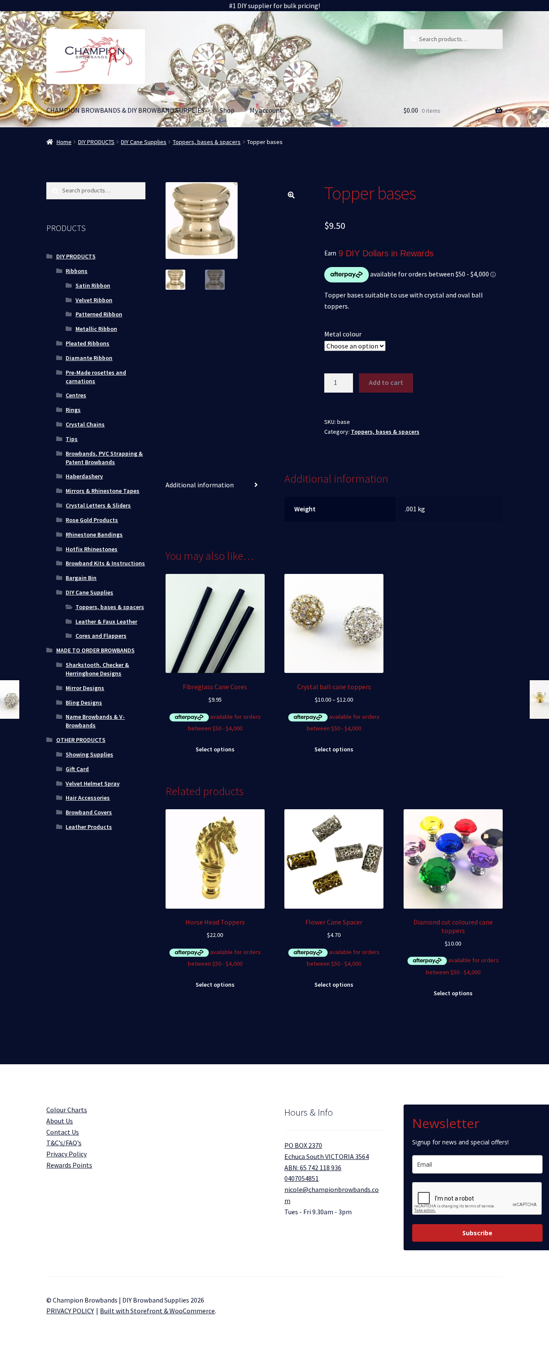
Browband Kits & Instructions (105, 563)
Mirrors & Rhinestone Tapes (102, 491)
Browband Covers (89, 812)
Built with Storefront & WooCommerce (157, 1310)
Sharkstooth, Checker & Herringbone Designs (97, 669)
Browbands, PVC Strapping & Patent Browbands (104, 458)
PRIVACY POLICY (70, 1310)
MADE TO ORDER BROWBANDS (95, 650)
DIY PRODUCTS (96, 142)
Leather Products (89, 827)
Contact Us (62, 1132)
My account (266, 110)
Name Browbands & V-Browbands (95, 721)
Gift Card (77, 769)
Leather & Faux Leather (106, 621)
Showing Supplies (89, 754)
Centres (76, 395)
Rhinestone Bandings (94, 534)
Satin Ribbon (92, 285)
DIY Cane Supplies (143, 142)
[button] (291, 195)
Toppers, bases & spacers (207, 142)
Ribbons (76, 271)
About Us (59, 1121)
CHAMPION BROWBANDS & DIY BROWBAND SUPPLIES (125, 110)
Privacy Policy (66, 1154)
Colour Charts (66, 1109)
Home (64, 142)
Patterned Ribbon (98, 314)
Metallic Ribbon (96, 329)
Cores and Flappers (101, 635)
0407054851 (301, 1178)
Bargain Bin (81, 578)
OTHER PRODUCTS (81, 740)
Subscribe (477, 1233)
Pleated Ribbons (87, 343)
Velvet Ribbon (93, 300)
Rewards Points (69, 1165)
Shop (227, 110)
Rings (73, 410)
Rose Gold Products (92, 520)
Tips (72, 439)
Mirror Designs (85, 688)
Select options (215, 749)
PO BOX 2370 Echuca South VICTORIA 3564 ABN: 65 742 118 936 (326, 1156)
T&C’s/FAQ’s (63, 1142)
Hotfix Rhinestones (92, 549)
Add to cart (386, 382)
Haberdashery (84, 476)
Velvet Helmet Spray (93, 783)
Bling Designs (84, 702)
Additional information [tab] (200, 484)
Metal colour (343, 334)
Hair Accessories (88, 798)
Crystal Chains (85, 424)
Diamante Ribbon (89, 358)
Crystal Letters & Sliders (98, 505)
